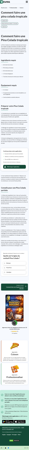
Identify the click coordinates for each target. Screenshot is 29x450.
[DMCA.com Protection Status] (14, 441)
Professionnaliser (13, 7)
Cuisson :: (22, 7)
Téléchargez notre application (10, 416)
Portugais (14, 434)
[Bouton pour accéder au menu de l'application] (27, 2)
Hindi (19, 434)
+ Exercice (4, 26)
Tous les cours (4, 7)
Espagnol (9, 434)
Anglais (4, 434)
